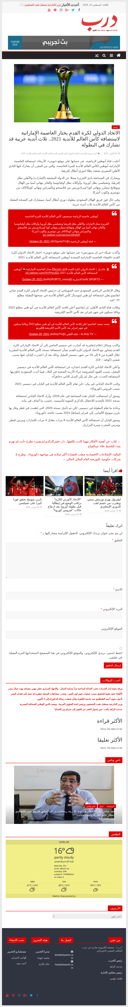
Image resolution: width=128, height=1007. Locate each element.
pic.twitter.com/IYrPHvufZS (42, 273)
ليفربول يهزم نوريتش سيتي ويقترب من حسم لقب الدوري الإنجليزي (104, 503)
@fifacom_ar (60, 269)
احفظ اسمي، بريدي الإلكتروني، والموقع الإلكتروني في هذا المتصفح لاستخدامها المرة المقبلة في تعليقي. (65, 655)
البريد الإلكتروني (111, 609)
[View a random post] (96, 55)
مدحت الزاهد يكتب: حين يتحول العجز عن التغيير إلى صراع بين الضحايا (88, 709)
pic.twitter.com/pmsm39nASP (61, 235)
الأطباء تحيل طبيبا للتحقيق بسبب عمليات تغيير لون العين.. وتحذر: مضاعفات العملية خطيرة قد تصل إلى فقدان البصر (66, 693)
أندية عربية (92, 153)
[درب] (118, 55)
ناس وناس (110, 806)
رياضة (115, 127)
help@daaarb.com (64, 966)
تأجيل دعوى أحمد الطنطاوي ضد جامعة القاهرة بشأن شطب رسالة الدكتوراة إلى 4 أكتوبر (79, 698)
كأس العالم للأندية (50, 153)
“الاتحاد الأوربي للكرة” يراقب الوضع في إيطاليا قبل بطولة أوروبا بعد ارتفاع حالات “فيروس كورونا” (64, 505)
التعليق (117, 540)
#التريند (40, 328)
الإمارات (83, 153)
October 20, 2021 (39, 241)
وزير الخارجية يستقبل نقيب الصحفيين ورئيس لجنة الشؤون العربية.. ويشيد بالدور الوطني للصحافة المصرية (70, 704)
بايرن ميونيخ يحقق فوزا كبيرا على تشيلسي (27, 501)
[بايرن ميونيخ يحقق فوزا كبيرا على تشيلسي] (25, 478)
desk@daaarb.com (64, 956)
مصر (121, 806)
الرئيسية (13, 806)
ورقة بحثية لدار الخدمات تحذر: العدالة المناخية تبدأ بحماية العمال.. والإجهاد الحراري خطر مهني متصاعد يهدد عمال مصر (65, 688)
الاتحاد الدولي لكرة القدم (69, 153)
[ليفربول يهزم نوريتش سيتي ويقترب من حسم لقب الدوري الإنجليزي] (103, 478)
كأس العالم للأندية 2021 (31, 153)
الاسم (117, 589)
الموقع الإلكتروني (111, 628)
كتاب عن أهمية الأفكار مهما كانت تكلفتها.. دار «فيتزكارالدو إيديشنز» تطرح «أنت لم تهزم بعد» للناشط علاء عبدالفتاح (65, 443)
